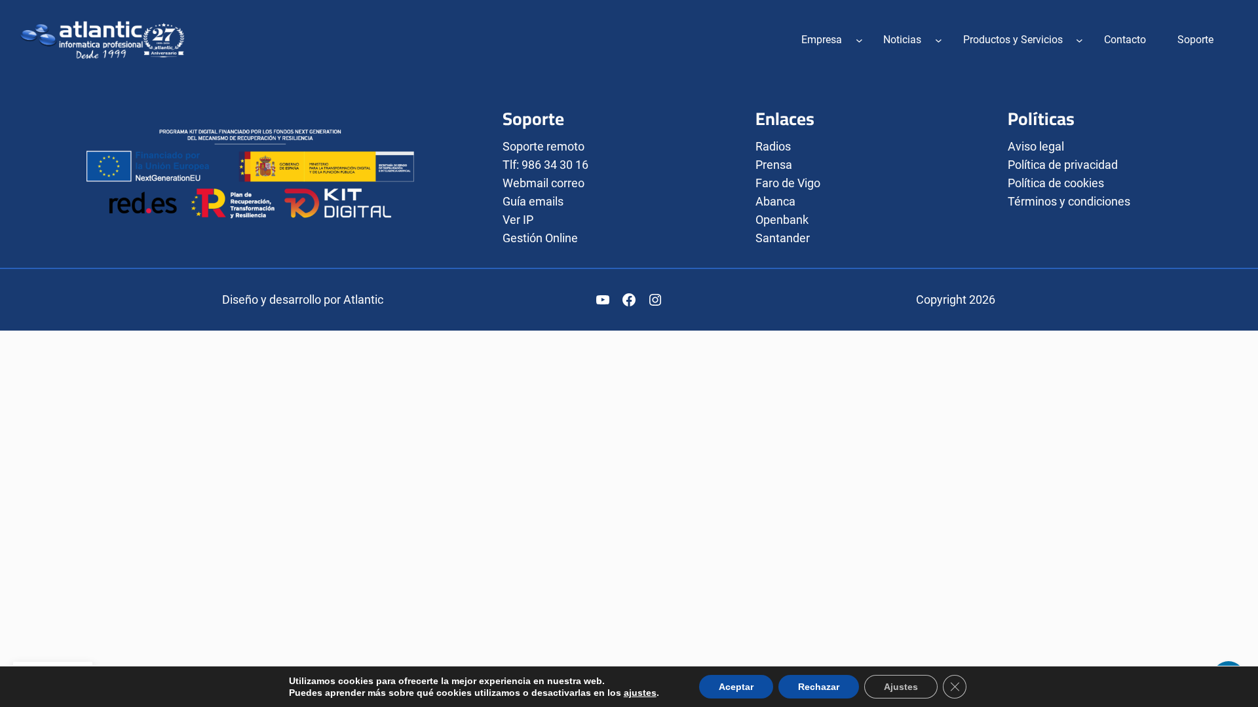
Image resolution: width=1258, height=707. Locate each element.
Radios (773, 146)
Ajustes (901, 686)
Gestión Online (540, 238)
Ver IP (518, 220)
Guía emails (533, 201)
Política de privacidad (1063, 165)
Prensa (773, 165)
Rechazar (818, 686)
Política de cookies (1056, 183)
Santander (782, 238)
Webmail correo (543, 183)
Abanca (775, 201)
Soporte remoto (543, 146)
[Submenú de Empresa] (859, 39)
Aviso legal (1036, 146)
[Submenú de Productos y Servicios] (1079, 39)
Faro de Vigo (787, 183)
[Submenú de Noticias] (938, 39)
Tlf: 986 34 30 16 (545, 165)
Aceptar (736, 686)
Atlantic (363, 299)
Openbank (782, 220)
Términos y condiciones (1069, 201)
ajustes (640, 692)
